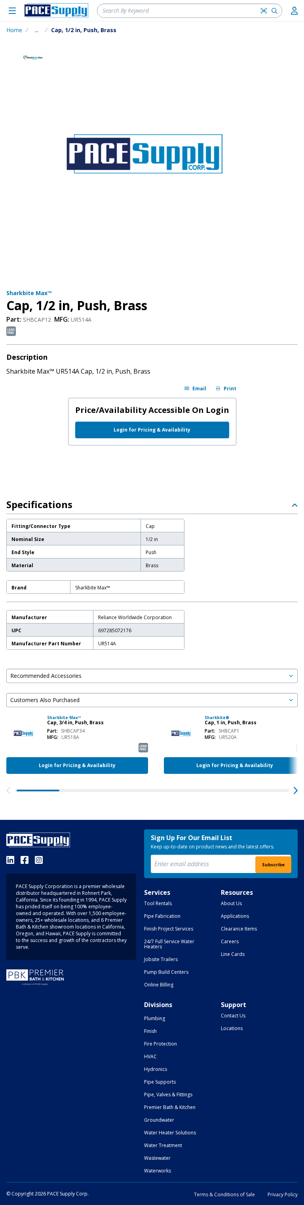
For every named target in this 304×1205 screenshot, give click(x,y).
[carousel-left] (8, 790)
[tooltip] (36, 30)
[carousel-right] (296, 790)
